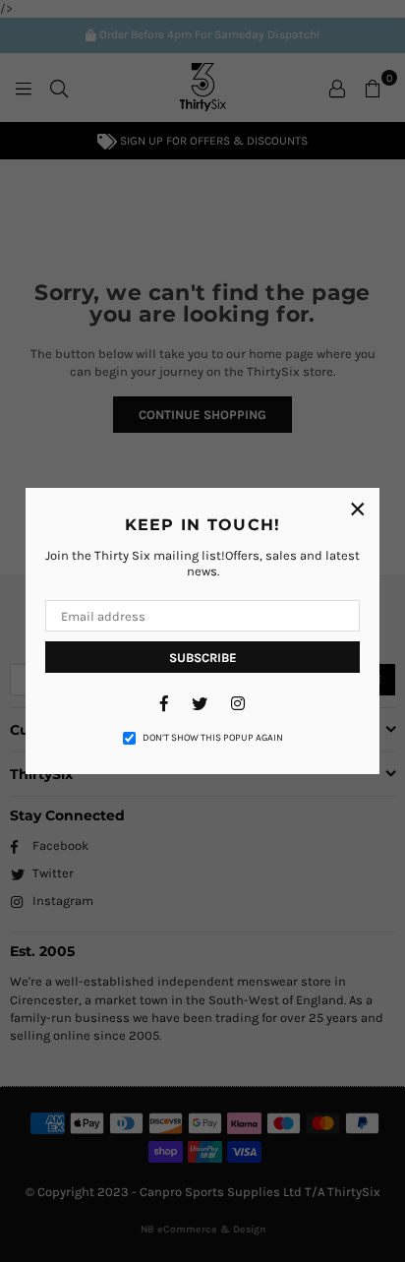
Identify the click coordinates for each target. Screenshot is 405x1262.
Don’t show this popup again (213, 738)
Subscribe (203, 657)
